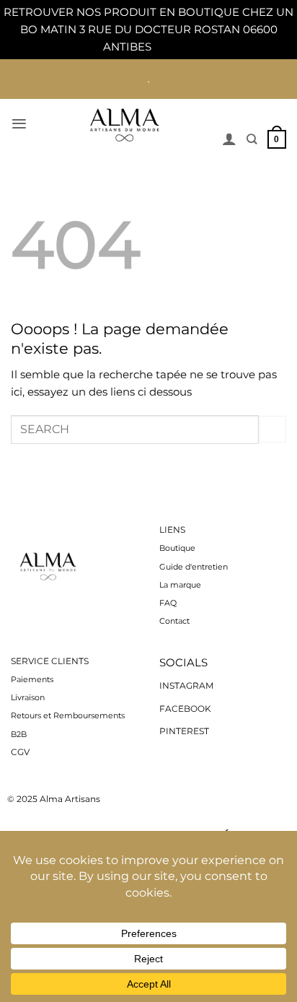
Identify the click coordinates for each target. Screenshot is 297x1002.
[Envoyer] (272, 429)
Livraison (28, 697)
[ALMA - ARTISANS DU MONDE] (124, 124)
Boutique (178, 548)
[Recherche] (252, 139)
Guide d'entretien (193, 567)
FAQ (168, 603)
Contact (174, 621)
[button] (19, 124)
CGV (20, 751)
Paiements (32, 679)
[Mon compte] (229, 138)
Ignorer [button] (174, 46)
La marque (180, 585)
